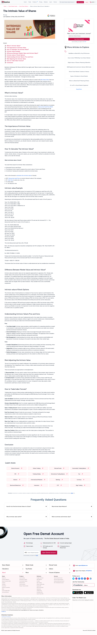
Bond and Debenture (15, 485)
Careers (3, 582)
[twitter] (79, 579)
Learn (50, 2)
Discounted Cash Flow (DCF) (45, 107)
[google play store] (77, 593)
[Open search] (61, 2)
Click (72, 493)
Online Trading (37, 468)
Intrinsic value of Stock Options (16, 55)
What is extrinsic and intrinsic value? (61, 516)
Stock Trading (22, 577)
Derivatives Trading (23, 579)
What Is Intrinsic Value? (13, 46)
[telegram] (73, 579)
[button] (92, 2)
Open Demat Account (79, 39)
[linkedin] (85, 579)
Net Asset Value (45, 79)
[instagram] (76, 579)
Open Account (80, 2)
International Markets (37, 479)
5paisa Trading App (40, 584)
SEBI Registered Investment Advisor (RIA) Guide (79, 67)
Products (35, 2)
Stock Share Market (23, 6)
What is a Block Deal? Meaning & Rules (79, 80)
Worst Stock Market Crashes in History (79, 71)
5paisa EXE (39, 585)
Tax (79, 474)
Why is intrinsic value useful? (14, 516)
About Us (4, 577)
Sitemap (3, 584)
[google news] (90, 579)
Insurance (36, 485)
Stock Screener (22, 584)
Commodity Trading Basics (79, 468)
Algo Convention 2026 (6, 581)
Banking (58, 479)
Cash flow (10, 180)
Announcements (5, 592)
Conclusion (10, 62)
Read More (79, 89)
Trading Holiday (37, 474)
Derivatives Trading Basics (58, 474)
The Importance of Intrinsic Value (16, 47)
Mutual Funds (58, 468)
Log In (87, 2)
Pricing (40, 2)
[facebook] (82, 579)
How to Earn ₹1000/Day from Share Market (79, 58)
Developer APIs (40, 592)
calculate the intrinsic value (24, 175)
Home (5, 6)
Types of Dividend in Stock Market (79, 76)
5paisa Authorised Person (59, 581)
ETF (58, 485)
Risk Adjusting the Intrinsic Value (16, 59)
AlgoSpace (39, 589)
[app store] (89, 593)
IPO (16, 474)
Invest (25, 2)
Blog (3, 589)
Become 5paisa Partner (58, 579)
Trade (29, 2)
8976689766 (89, 570)
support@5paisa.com (83, 565)
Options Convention (6, 587)
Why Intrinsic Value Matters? (59, 506)
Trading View (39, 590)
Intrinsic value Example (13, 51)
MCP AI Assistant (40, 587)
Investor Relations (5, 579)
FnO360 (38, 581)
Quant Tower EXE (40, 593)
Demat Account (15, 468)
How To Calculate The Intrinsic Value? (18, 49)
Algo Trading (79, 485)
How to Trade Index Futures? (15, 60)
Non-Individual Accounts (59, 582)
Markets (46, 2)
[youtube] (88, 579)
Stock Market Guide (12, 6)
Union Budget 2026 (6, 590)
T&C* (85, 41)
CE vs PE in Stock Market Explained (79, 85)
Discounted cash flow (14, 178)
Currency (79, 479)
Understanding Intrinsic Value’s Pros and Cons (20, 57)
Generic (15, 479)
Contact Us (3, 611)
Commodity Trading (23, 581)
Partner (55, 2)
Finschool (4, 585)
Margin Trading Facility (23, 585)
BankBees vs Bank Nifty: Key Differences (79, 53)
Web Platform (39, 579)
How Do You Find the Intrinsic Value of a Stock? (18, 506)
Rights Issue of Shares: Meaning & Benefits (79, 62)
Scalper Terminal (40, 577)
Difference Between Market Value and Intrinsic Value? (22, 53)
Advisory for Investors (6, 616)
